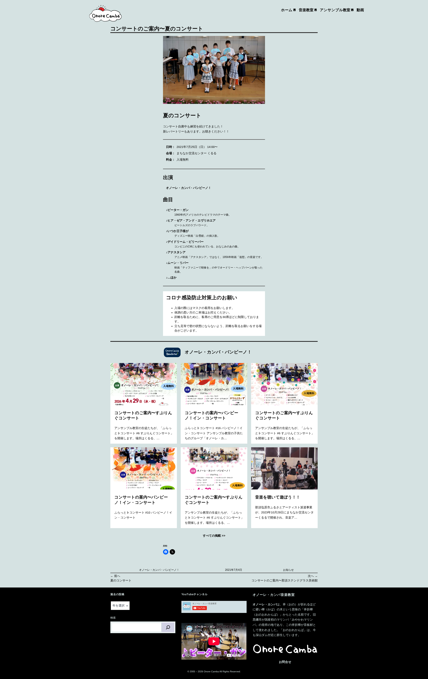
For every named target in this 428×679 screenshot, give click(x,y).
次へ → (313, 576)
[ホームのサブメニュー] (294, 10)
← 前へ (115, 576)
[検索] (168, 627)
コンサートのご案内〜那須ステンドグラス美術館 (284, 580)
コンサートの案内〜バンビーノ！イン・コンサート (211, 415)
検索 (113, 617)
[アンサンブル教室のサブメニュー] (352, 10)
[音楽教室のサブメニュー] (315, 10)
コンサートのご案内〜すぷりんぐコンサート (143, 415)
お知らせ (288, 569)
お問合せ (285, 662)
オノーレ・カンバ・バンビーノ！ (159, 569)
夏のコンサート (120, 580)
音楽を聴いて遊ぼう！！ (278, 497)
